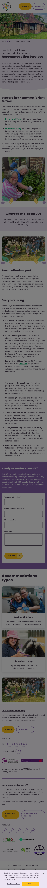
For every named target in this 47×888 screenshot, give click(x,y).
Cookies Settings (13, 884)
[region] (23, 879)
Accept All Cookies (31, 884)
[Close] (43, 873)
